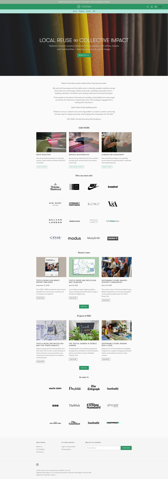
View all (84, 306)
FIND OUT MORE (107, 167)
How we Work (41, 167)
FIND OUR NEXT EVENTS (76, 167)
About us (39, 446)
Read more (40, 298)
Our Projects (40, 449)
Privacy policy (66, 449)
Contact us (40, 452)
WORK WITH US (84, 55)
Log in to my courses (68, 446)
